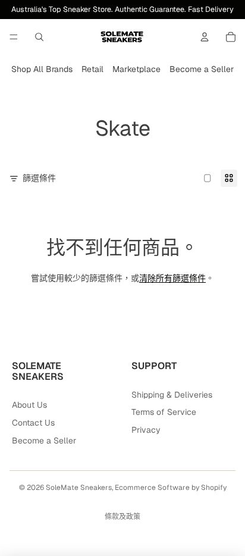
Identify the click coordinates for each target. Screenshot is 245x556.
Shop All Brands (42, 69)
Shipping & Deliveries (171, 394)
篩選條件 (39, 178)
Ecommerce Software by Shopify (171, 487)
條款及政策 (122, 516)
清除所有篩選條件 (172, 278)
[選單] (13, 37)
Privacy (146, 429)
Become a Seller (201, 69)
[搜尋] (39, 37)
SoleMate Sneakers (79, 487)
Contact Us (33, 422)
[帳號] (204, 37)
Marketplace (136, 69)
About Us (29, 404)
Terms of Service (163, 412)
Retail (92, 69)
